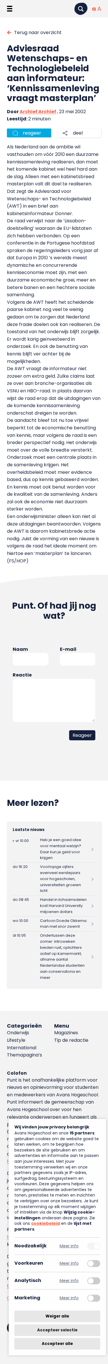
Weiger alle (57, 1316)
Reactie (22, 675)
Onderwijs (18, 1032)
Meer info (69, 1246)
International (21, 1047)
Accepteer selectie (57, 1330)
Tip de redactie (71, 1040)
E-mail (68, 649)
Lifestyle (16, 1040)
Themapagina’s (24, 1055)
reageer (32, 133)
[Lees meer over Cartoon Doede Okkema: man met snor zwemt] (54, 923)
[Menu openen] (9, 9)
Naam (20, 649)
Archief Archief (38, 111)
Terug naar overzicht (38, 32)
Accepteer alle (57, 1343)
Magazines (66, 1032)
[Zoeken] (81, 8)
